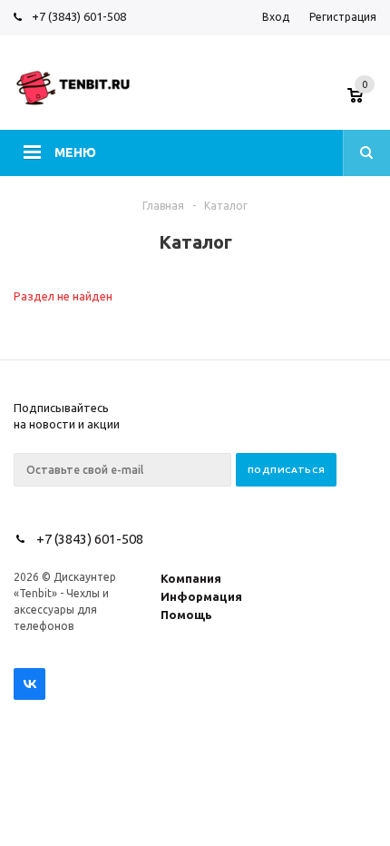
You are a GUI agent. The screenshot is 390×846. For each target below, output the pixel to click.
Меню (75, 152)
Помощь (186, 614)
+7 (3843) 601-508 (79, 16)
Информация (201, 596)
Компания (191, 578)
